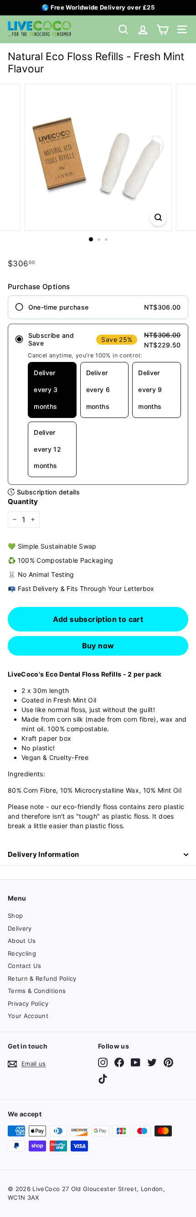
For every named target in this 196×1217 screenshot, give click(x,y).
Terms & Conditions (37, 990)
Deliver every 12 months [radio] (47, 449)
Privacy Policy (28, 1003)
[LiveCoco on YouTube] (135, 1062)
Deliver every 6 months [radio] (98, 389)
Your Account (28, 1015)
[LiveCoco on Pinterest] (168, 1062)
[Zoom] (158, 217)
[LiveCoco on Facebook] (119, 1062)
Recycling (22, 953)
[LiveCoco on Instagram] (103, 1062)
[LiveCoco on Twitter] (152, 1062)
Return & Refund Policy (42, 978)
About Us (22, 940)
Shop (15, 915)
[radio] (98, 307)
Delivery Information (43, 854)
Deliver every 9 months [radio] (150, 389)
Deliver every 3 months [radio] (45, 389)
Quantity (23, 501)
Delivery (20, 928)
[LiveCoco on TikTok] (103, 1079)
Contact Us (24, 965)
